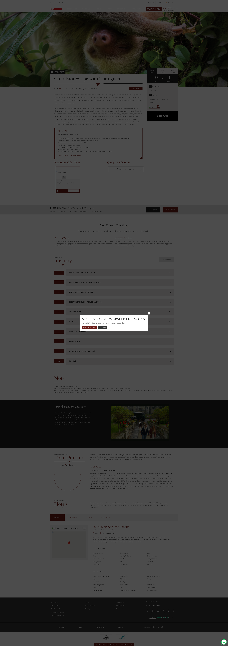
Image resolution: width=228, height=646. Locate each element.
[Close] (149, 313)
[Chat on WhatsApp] (224, 642)
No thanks (102, 327)
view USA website (89, 327)
